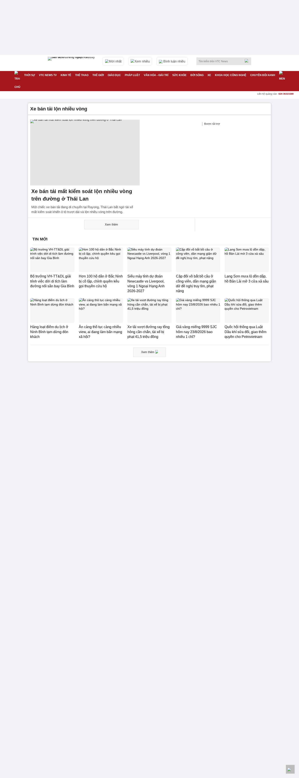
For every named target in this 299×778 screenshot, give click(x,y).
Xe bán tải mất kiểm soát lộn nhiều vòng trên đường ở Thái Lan (81, 195)
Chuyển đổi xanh (262, 75)
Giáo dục (114, 75)
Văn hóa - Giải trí (156, 75)
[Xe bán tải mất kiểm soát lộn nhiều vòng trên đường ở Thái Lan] (85, 152)
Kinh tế (66, 75)
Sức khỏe (179, 75)
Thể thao (81, 75)
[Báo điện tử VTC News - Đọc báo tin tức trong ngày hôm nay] (72, 63)
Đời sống (197, 75)
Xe (209, 75)
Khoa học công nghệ (230, 75)
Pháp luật (132, 75)
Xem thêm (111, 224)
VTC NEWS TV (48, 75)
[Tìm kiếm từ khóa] (247, 60)
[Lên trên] (290, 769)
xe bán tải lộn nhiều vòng (58, 109)
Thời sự (29, 75)
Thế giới (98, 75)
